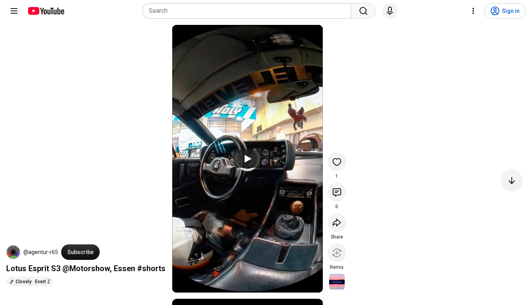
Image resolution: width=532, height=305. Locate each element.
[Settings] (473, 11)
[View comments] (337, 192)
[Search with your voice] (390, 11)
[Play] (247, 158)
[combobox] (249, 11)
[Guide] (14, 11)
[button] (13, 252)
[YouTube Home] (46, 11)
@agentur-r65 (40, 252)
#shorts (151, 268)
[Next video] (512, 180)
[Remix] (337, 253)
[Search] (363, 11)
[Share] (337, 222)
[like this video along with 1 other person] (337, 161)
